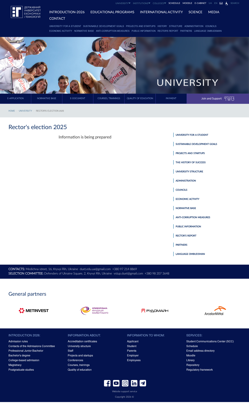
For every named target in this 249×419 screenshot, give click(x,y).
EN (215, 3)
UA (210, 3)
